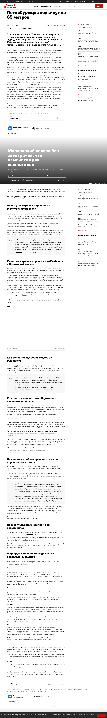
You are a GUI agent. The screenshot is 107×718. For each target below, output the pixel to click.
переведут (34, 368)
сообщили (54, 468)
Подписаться (65, 1)
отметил (19, 252)
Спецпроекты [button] (46, 6)
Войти (99, 6)
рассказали (29, 534)
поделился (48, 498)
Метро (85, 689)
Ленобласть (24, 691)
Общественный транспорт (60, 689)
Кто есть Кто (76, 6)
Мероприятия (58, 6)
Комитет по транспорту (13, 691)
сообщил (15, 441)
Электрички (19, 689)
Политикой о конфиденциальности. (27, 715)
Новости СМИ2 (11, 133)
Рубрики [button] (35, 6)
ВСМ (50, 689)
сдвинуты (31, 232)
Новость (13, 689)
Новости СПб (32, 691)
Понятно (101, 715)
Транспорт (26, 689)
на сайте (22, 300)
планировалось (47, 230)
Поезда (41, 689)
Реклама (67, 6)
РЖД (46, 689)
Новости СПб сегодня (42, 691)
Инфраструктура (78, 689)
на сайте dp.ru (46, 226)
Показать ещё (82, 65)
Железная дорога (34, 689)
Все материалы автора (27, 30)
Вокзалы (70, 689)
